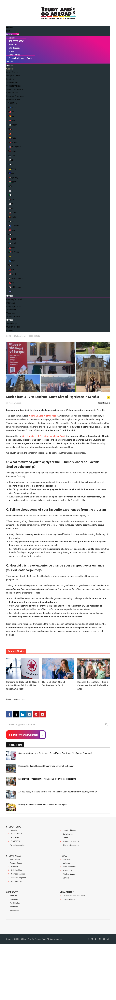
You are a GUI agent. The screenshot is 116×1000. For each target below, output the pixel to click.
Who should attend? (71, 841)
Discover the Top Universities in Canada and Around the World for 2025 (93, 685)
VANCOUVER (16, 834)
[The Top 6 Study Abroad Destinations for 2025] (58, 668)
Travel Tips (67, 870)
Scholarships (68, 834)
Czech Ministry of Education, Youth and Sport (43, 436)
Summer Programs (18, 877)
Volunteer (67, 863)
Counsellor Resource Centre (74, 896)
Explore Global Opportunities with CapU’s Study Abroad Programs (47, 779)
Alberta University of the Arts (42, 416)
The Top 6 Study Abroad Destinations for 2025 (53, 684)
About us (13, 896)
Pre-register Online (17, 845)
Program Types (16, 863)
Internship (67, 859)
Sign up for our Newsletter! (23, 734)
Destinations (15, 859)
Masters (14, 866)
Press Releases (69, 899)
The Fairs (13, 830)
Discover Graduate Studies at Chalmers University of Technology (46, 766)
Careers (66, 878)
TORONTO (15, 841)
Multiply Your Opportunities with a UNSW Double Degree (42, 804)
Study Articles (16, 881)
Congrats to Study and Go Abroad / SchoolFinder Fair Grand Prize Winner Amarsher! (22, 685)
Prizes (65, 838)
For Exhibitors (15, 903)
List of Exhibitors (69, 830)
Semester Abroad (18, 874)
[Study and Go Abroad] (58, 14)
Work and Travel (69, 867)
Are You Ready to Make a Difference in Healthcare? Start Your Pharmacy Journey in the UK (57, 792)
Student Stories (69, 874)
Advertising (14, 910)
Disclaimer (14, 907)
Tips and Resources (71, 845)
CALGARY (15, 837)
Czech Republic (104, 403)
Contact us (14, 899)
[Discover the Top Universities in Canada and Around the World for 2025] (93, 668)
